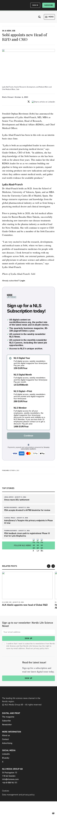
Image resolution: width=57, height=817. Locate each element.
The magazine (8, 716)
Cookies (5, 790)
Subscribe (48, 5)
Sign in (35, 5)
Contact (5, 739)
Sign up (28, 638)
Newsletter (7, 724)
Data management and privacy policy (18, 794)
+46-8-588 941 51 (9, 782)
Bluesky (5, 757)
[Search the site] (39, 17)
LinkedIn (6, 754)
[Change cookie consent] (53, 813)
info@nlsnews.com (10, 779)
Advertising (7, 743)
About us (6, 735)
